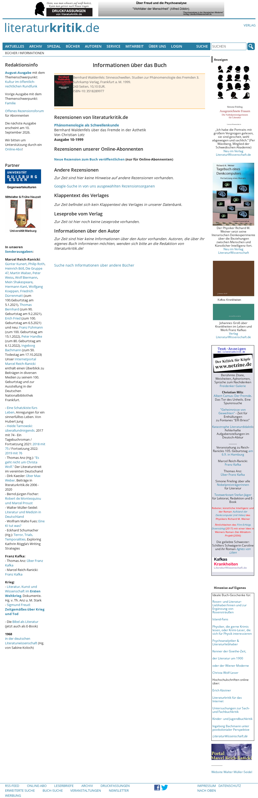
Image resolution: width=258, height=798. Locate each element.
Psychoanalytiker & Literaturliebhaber (225, 642)
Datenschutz (229, 785)
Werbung (13, 795)
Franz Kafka (13, 574)
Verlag (249, 25)
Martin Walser (20, 273)
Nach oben (206, 790)
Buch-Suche (53, 790)
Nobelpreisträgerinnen (233, 485)
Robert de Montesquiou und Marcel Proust (23, 500)
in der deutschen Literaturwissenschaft (21, 640)
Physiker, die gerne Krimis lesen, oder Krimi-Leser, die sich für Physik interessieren (232, 629)
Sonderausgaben (19, 251)
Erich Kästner (221, 690)
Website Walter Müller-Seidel (231, 772)
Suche (202, 46)
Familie (10, 103)
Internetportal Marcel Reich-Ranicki (20, 361)
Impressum (206, 785)
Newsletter (119, 790)
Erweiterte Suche (20, 790)
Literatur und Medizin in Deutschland (23, 514)
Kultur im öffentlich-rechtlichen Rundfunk (21, 83)
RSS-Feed (12, 785)
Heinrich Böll (14, 268)
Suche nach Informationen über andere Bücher (94, 265)
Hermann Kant (16, 286)
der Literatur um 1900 (227, 658)
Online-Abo (13, 149)
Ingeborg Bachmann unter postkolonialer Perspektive (230, 727)
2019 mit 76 (13, 453)
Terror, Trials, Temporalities (19, 536)
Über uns (157, 46)
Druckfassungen (115, 785)
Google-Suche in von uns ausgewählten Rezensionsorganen (104, 186)
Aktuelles (14, 46)
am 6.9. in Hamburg (237, 452)
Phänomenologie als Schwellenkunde (86, 125)
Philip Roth (36, 264)
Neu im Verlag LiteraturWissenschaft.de (233, 152)
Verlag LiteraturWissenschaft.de (233, 335)
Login (176, 46)
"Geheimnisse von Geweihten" (232, 411)
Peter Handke (31, 336)
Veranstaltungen (85, 790)
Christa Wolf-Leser (225, 673)
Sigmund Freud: (24, 609)
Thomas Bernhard (18, 306)
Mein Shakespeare (19, 282)
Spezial (54, 46)
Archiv (35, 46)
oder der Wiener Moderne (230, 665)
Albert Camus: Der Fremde (232, 396)
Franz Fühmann (31, 327)
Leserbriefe (64, 785)
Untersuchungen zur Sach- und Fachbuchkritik (231, 710)
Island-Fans (220, 619)
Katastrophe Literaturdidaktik (232, 427)
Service (113, 46)
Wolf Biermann (26, 277)
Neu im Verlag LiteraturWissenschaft (233, 250)
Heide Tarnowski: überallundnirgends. (20, 428)
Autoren (93, 46)
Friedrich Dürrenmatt (19, 293)
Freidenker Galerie (233, 386)
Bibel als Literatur (25, 621)
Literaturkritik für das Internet (227, 699)
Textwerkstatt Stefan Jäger (232, 495)
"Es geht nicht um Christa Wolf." (22, 462)
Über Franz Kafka (233, 474)
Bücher (73, 46)
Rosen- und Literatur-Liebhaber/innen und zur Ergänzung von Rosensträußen (229, 606)
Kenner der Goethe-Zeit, (229, 651)
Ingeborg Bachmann (20, 347)
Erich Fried (13, 318)
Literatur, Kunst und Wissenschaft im (23, 591)
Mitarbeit (134, 46)
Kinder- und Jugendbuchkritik (232, 719)
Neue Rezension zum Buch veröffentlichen (89, 159)
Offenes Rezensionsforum (24, 111)
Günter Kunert (16, 264)
